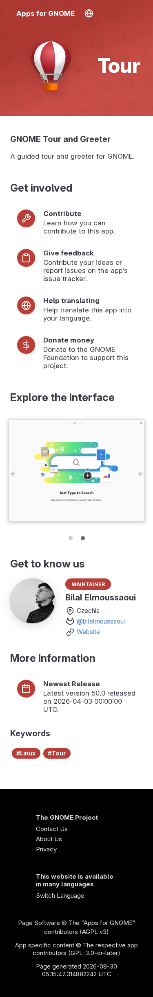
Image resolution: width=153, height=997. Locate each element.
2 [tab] (83, 537)
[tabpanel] (76, 471)
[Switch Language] (88, 13)
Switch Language (60, 895)
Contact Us (52, 829)
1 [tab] (71, 537)
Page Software (39, 923)
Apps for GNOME (45, 13)
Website (88, 632)
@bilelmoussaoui (101, 621)
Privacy (46, 849)
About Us (49, 839)
